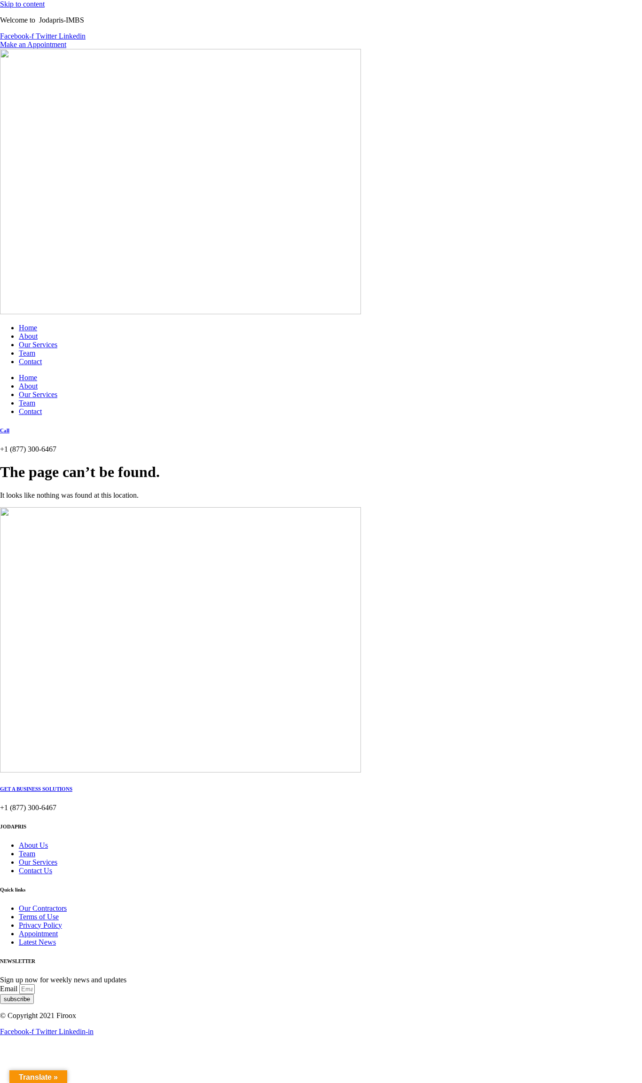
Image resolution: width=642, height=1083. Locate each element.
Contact (30, 362)
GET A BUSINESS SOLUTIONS (36, 789)
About (28, 336)
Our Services (38, 345)
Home (28, 328)
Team (27, 353)
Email (9, 989)
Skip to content (22, 4)
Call (4, 430)
